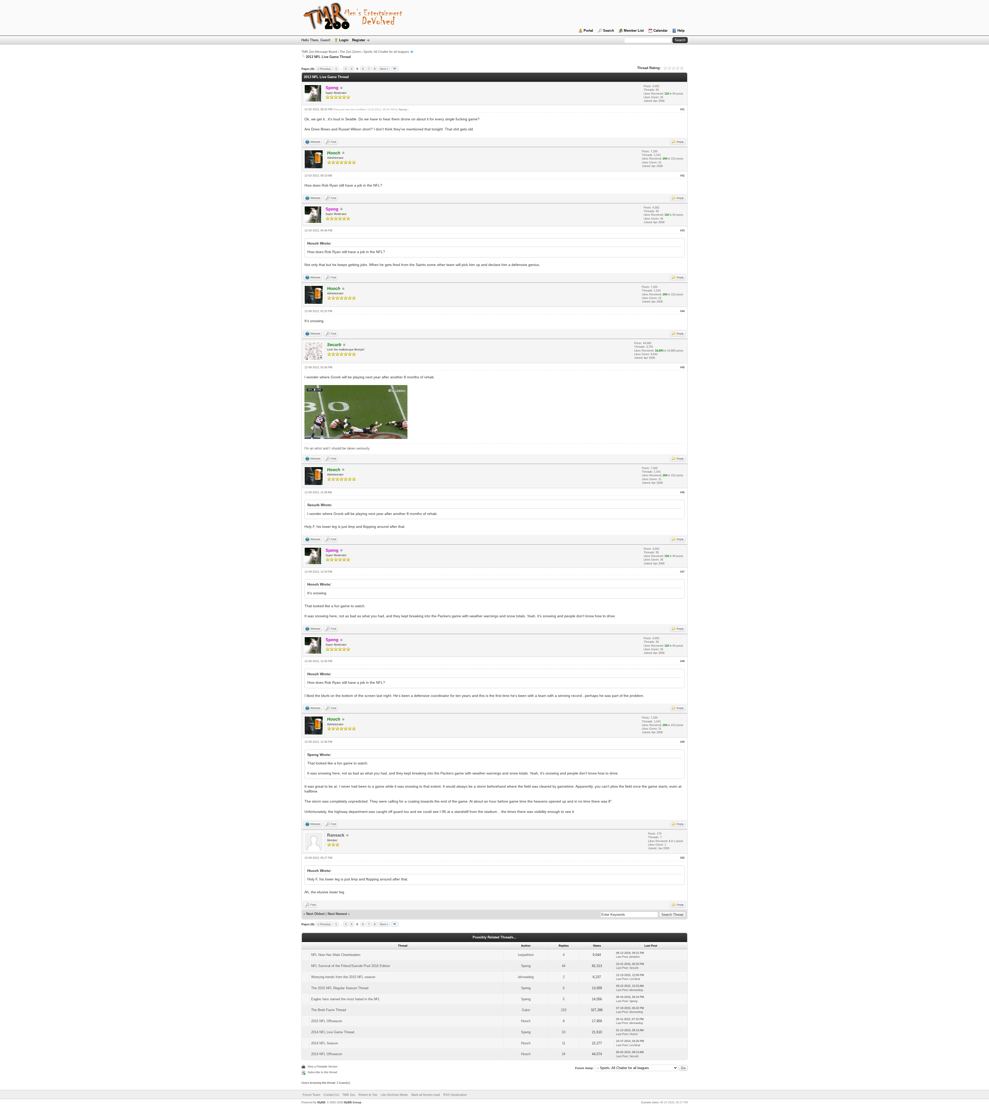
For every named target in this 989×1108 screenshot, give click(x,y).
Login (343, 40)
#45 (682, 367)
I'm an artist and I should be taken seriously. (337, 448)
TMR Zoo (348, 1095)
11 (563, 1043)
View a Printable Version (322, 1066)
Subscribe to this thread (322, 1072)
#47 (682, 571)
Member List (634, 30)
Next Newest (337, 914)
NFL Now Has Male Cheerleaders (336, 955)
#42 (682, 175)
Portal (588, 30)
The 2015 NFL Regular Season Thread (339, 988)
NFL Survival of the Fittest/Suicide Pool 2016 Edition (350, 966)
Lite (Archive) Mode (394, 1095)
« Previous (324, 68)
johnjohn (634, 956)
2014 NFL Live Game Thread (332, 1032)
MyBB (321, 1102)
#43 (682, 230)
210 (563, 1010)
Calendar (660, 30)
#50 (682, 857)
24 (563, 1054)
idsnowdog (526, 977)
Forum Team (311, 1095)
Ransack (335, 835)
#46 (682, 492)
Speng (403, 109)
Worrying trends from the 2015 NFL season (343, 977)
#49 (682, 741)
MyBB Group (352, 1102)
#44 (682, 311)
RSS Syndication (455, 1095)
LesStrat (634, 978)
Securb (633, 967)
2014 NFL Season (324, 1043)
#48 (682, 661)
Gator (526, 1010)
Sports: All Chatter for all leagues (386, 52)
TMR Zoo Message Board (319, 52)
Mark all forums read (425, 1095)
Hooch (526, 1021)
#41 (682, 109)
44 (563, 966)
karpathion (526, 955)
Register (358, 40)
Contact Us (331, 1095)
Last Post (622, 956)
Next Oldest (315, 914)
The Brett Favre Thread (328, 1010)
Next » (384, 68)
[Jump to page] (394, 68)
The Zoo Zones (350, 52)
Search (608, 30)
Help (681, 30)
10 (563, 1032)
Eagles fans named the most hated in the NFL (345, 999)
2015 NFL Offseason (326, 1021)
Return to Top (368, 1095)
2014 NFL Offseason (326, 1054)
